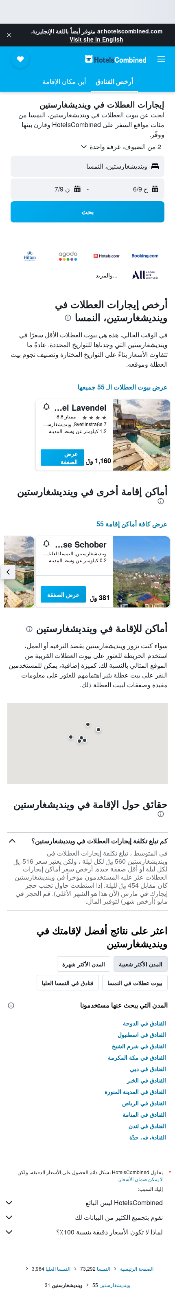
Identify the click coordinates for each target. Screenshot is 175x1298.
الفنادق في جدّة (147, 1137)
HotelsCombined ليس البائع (124, 1202)
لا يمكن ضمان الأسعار (141, 1178)
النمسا (103, 1268)
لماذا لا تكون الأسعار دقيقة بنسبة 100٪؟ (109, 1231)
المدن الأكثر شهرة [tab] (83, 964)
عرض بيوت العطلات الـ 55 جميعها (123, 387)
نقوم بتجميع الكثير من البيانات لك (119, 1217)
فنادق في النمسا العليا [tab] (68, 983)
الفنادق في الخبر (146, 1080)
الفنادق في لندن (147, 1126)
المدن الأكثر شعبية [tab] (140, 964)
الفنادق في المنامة (144, 1114)
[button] (9, 35)
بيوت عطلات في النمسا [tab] (134, 983)
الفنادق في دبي (148, 1069)
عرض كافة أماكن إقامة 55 (132, 523)
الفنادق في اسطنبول (142, 1034)
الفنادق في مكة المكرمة (137, 1057)
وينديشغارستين (114, 1284)
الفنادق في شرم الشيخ (139, 1046)
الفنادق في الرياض (144, 1103)
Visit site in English (96, 39)
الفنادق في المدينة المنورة (135, 1091)
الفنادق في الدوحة (144, 1023)
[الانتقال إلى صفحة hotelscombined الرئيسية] (115, 59)
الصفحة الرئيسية (136, 1268)
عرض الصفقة (69, 457)
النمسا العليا (58, 1268)
